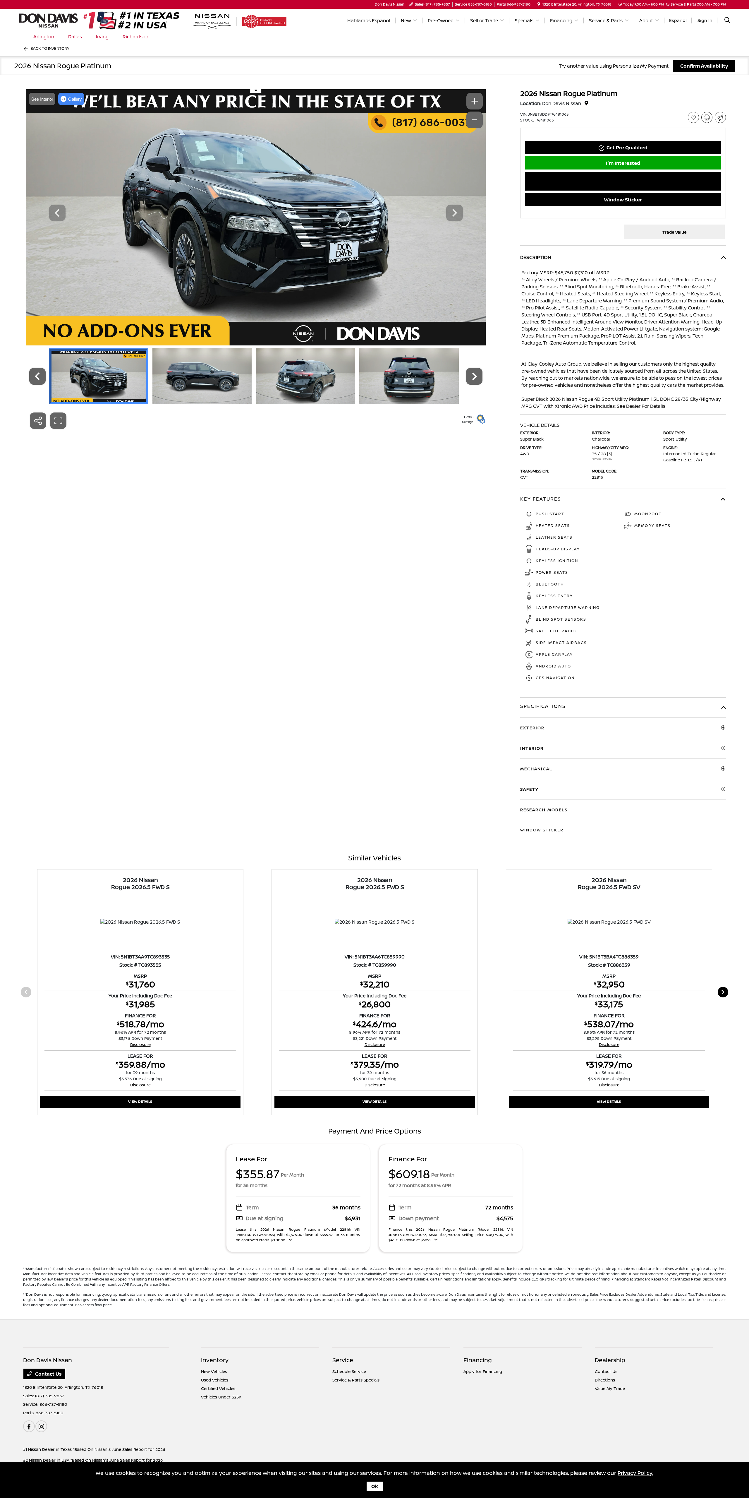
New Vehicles (214, 1371)
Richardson (135, 36)
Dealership (610, 1360)
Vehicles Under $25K (221, 1397)
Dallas (75, 36)
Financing (477, 1360)
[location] (538, 4)
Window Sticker (623, 199)
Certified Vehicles (218, 1388)
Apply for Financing (482, 1371)
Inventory (215, 1360)
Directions (605, 1380)
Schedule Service (349, 1371)
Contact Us (48, 1374)
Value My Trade (610, 1388)
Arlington (43, 36)
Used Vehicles (214, 1380)
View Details (140, 1101)
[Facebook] (29, 1426)
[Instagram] (41, 1426)
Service (342, 1360)
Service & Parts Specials (355, 1380)
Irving (102, 36)
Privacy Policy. (635, 1472)
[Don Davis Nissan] (108, 20)
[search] (727, 20)
